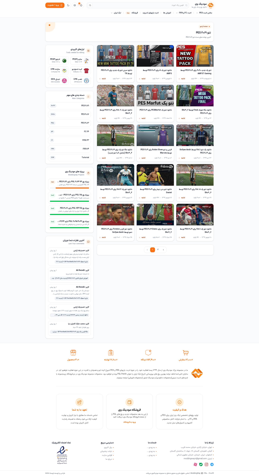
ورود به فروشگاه (129, 422)
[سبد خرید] (74, 5)
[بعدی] (163, 249)
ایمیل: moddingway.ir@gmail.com (198, 458)
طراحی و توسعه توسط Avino (55, 473)
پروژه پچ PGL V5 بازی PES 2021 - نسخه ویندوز (70, 195)
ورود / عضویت (53, 5)
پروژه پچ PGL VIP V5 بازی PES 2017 (74, 208)
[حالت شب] (68, 5)
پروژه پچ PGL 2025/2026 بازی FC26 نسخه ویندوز (69, 221)
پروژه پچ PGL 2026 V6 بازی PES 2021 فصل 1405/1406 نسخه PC (63, 181)
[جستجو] (90, 5)
